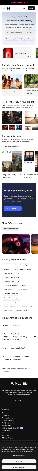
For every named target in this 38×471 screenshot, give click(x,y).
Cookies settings (19, 455)
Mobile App (5, 435)
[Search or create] (24, 8)
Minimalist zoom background (12, 298)
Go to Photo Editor (13, 208)
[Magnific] (19, 384)
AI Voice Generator (8, 423)
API (3, 433)
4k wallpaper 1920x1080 (11, 285)
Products (5, 409)
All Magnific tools (7, 438)
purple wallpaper (27, 39)
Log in (31, 8)
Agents (6, 430)
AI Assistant (6, 415)
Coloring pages (8, 310)
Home (11, 17)
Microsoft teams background (12, 277)
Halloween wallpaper (10, 306)
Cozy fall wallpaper (23, 289)
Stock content (6, 425)
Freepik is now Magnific (18, 2)
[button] (19, 400)
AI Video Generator (8, 420)
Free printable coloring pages (22, 269)
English (19, 401)
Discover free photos (11, 229)
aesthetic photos (12, 39)
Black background (9, 281)
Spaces (4, 413)
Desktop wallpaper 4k (10, 265)
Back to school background (11, 302)
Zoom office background (11, 294)
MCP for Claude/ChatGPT (12, 428)
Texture (18, 273)
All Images (19, 17)
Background (25, 285)
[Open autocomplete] (6, 32)
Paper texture (8, 273)
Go (6, 250)
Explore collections (10, 147)
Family (20, 281)
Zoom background (22, 310)
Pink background (25, 265)
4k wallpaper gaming (26, 306)
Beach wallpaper (8, 289)
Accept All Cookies (19, 467)
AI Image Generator (8, 418)
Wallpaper (7, 269)
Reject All (19, 461)
